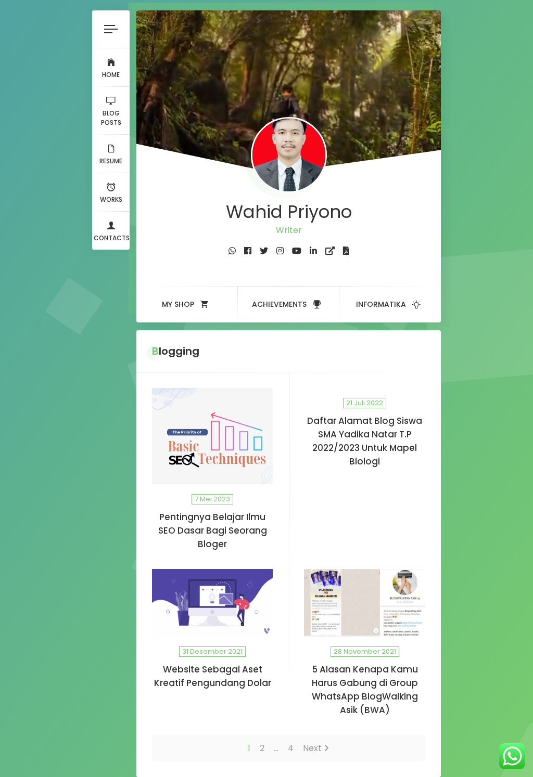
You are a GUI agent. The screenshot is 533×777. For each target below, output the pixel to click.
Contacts (112, 238)
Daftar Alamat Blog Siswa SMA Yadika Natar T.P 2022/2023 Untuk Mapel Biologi (364, 441)
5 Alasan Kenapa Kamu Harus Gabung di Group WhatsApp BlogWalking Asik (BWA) (365, 689)
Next (312, 748)
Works (111, 199)
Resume (110, 161)
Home (111, 74)
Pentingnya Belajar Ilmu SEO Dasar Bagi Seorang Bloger (212, 530)
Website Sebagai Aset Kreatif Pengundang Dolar (212, 676)
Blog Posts (111, 118)
